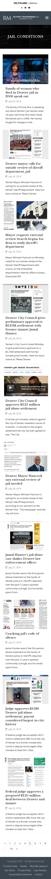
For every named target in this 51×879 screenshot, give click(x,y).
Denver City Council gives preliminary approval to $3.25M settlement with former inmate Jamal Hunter (25, 325)
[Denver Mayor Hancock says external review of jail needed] (25, 456)
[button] (46, 18)
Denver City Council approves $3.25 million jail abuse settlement (22, 404)
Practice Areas (10, 866)
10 (12, 848)
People (23, 866)
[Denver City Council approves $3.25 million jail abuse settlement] (25, 381)
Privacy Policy (24, 870)
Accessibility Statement (20, 874)
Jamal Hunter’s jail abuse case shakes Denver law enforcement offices (24, 558)
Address (33, 3)
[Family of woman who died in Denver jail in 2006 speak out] (25, 68)
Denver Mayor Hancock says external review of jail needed (23, 480)
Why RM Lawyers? (39, 866)
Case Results (40, 870)
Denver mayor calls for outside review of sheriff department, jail (24, 167)
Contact (38, 874)
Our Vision (10, 870)
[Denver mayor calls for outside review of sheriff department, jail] (25, 144)
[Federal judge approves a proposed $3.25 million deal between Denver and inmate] (25, 772)
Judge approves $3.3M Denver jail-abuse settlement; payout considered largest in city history (24, 716)
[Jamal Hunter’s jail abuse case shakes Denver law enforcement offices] (25, 535)
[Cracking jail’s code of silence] (25, 614)
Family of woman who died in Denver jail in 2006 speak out (22, 92)
